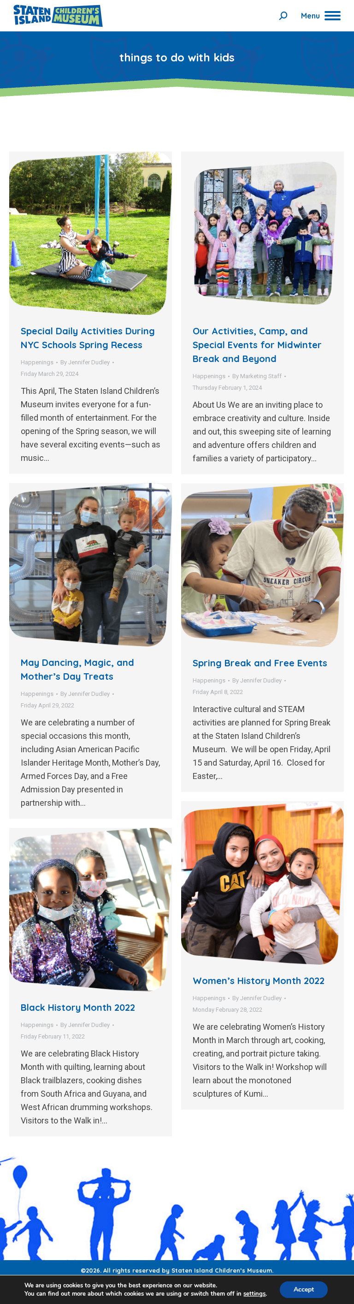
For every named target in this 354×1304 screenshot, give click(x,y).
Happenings (37, 362)
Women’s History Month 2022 (258, 980)
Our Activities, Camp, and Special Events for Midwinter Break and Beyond (257, 344)
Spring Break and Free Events (260, 663)
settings (254, 1294)
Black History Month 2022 (78, 1007)
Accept (304, 1289)
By (85, 362)
